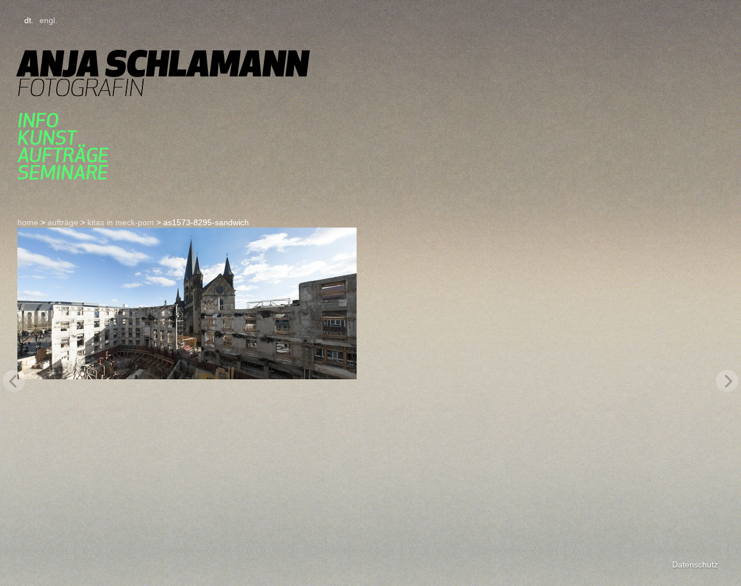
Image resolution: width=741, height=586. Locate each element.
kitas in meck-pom (120, 222)
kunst (46, 138)
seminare (62, 172)
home (27, 222)
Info (37, 120)
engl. (48, 20)
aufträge (63, 155)
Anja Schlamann (163, 63)
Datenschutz (695, 564)
